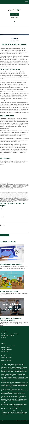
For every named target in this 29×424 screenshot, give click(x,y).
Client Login (14, 14)
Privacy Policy (15, 408)
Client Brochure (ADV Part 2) (7, 335)
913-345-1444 (14, 17)
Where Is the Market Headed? (11, 264)
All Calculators (4, 339)
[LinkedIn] (14, 21)
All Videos (3, 337)
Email (2, 217)
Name (2, 208)
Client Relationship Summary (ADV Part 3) (10, 333)
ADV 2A (3, 408)
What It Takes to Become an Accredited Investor (10, 319)
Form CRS (8, 408)
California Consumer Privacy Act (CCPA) (18, 383)
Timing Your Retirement (9, 291)
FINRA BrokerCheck (17, 405)
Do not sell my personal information (13, 386)
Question (2, 225)
